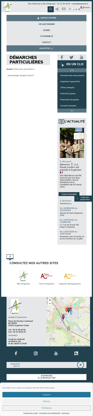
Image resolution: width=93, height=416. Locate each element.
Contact (46, 42)
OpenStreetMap (77, 345)
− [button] (50, 303)
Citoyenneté (46, 36)
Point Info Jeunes (68, 93)
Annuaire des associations (72, 75)
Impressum (66, 413)
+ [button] (50, 299)
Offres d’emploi (67, 87)
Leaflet (68, 345)
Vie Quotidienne (47, 24)
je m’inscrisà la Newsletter (46, 377)
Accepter (46, 395)
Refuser (46, 401)
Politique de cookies (30, 413)
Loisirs (46, 30)
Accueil (9, 69)
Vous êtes (44, 48)
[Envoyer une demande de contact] (63, 9)
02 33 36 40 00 (63, 4)
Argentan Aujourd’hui (70, 81)
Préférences (46, 408)
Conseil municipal (68, 105)
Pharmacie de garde (69, 99)
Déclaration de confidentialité (49, 413)
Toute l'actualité (69, 194)
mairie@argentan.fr (80, 4)
